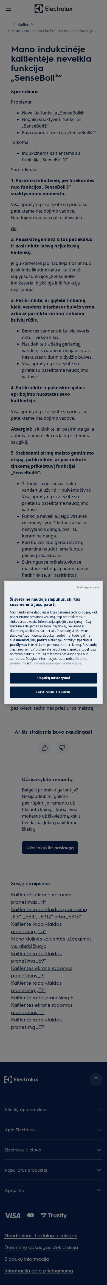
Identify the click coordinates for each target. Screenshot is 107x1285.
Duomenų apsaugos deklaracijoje (55, 663)
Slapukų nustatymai (53, 678)
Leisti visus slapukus (53, 692)
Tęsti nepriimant (88, 587)
